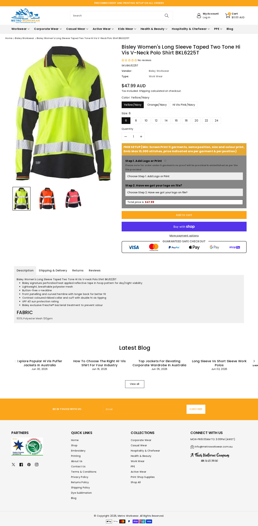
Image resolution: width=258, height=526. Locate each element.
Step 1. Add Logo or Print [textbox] (184, 165)
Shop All (136, 482)
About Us (76, 461)
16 (176, 121)
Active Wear (138, 472)
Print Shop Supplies (143, 477)
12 (156, 121)
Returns (78, 270)
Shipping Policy (80, 487)
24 (217, 121)
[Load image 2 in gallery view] (47, 198)
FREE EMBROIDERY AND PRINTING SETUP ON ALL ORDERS (129, 3)
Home (8, 38)
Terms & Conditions (83, 472)
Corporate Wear (141, 440)
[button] (234, 15)
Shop (74, 445)
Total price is (140, 202)
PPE (133, 466)
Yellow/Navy (132, 105)
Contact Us (78, 466)
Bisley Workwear (24, 38)
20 (196, 121)
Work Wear (138, 461)
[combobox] (121, 15)
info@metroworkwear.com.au (214, 446)
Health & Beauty (141, 456)
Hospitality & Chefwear (145, 450)
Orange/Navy (157, 105)
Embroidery (78, 450)
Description (25, 270)
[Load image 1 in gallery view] (21, 198)
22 (206, 121)
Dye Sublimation (81, 493)
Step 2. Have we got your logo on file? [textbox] (153, 185)
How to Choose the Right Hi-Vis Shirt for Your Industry (99, 363)
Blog (73, 498)
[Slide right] (254, 361)
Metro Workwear (128, 516)
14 (166, 121)
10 (146, 121)
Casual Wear (139, 445)
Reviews (95, 270)
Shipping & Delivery (53, 270)
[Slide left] (15, 361)
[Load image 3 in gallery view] (73, 198)
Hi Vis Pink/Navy (184, 105)
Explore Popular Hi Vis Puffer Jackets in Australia (39, 363)
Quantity (127, 129)
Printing (76, 456)
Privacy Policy (79, 477)
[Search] (167, 15)
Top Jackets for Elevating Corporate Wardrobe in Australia (159, 363)
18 (186, 121)
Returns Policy (80, 482)
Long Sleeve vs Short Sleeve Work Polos (219, 363)
